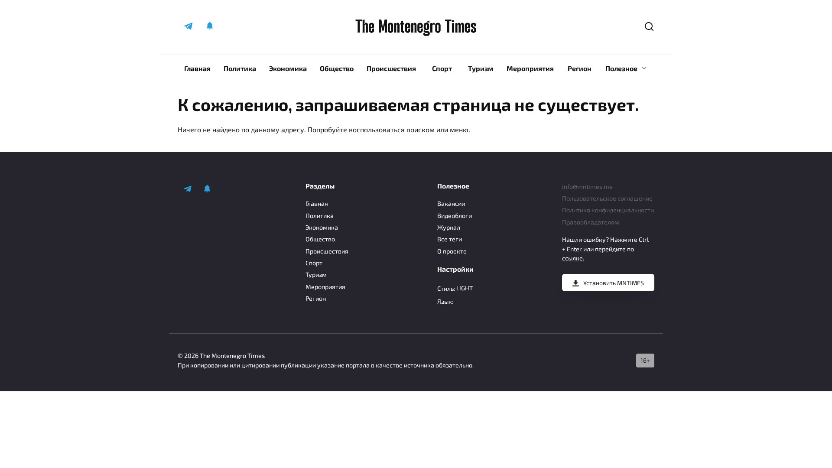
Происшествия (391, 68)
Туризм (481, 68)
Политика (240, 68)
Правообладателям (590, 222)
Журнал (448, 227)
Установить (613, 282)
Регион (580, 68)
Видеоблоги (454, 215)
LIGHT (464, 288)
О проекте (452, 251)
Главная (197, 68)
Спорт (442, 68)
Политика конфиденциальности (608, 210)
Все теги (449, 239)
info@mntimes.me (587, 186)
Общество (337, 68)
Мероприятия (530, 68)
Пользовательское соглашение (607, 198)
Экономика (288, 68)
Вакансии (451, 203)
